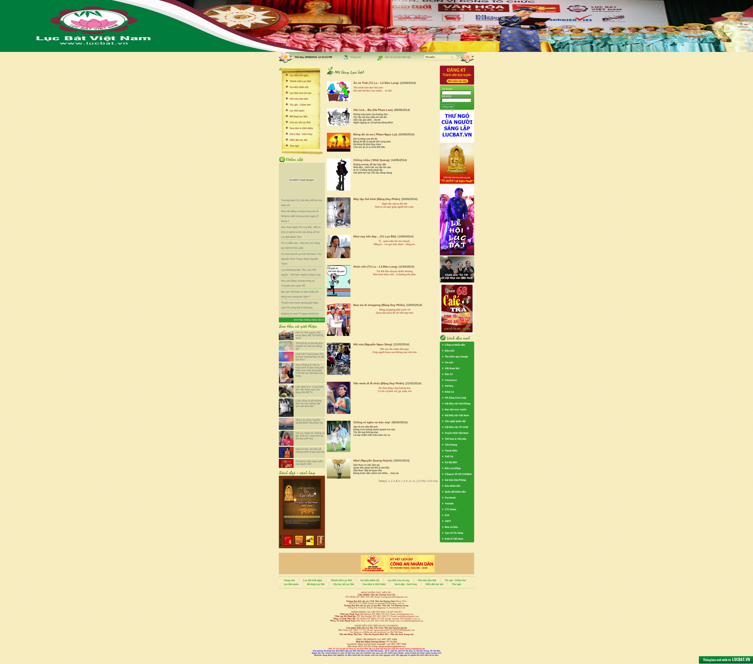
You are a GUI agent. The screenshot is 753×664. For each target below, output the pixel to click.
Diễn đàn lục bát (298, 140)
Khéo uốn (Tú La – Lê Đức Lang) (375, 266)
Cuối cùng (432, 481)
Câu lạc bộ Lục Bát (300, 122)
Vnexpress (451, 380)
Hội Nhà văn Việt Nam (457, 415)
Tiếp (423, 481)
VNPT (448, 521)
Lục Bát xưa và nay (300, 93)
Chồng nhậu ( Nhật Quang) (371, 160)
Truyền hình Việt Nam (456, 433)
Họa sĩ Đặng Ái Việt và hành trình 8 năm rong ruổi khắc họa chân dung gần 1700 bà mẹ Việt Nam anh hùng (310, 370)
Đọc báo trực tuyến (455, 409)
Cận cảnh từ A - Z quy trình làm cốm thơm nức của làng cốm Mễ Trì (310, 389)
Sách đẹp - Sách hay (301, 134)
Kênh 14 (449, 392)
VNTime (449, 386)
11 (414, 481)
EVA (447, 515)
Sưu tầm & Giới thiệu (301, 128)
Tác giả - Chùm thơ (300, 104)
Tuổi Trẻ (449, 456)
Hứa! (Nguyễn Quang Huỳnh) (372, 460)
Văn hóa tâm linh (299, 99)
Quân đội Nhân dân (455, 491)
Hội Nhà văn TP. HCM (456, 427)
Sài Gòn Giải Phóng (455, 480)
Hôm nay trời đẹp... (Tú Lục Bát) (374, 236)
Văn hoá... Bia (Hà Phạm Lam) (373, 109)
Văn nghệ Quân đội (455, 421)
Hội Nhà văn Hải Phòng (457, 403)
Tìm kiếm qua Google (456, 356)
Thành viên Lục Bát (300, 81)
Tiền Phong (451, 444)
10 (410, 481)
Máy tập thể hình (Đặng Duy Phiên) (376, 199)
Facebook (450, 497)
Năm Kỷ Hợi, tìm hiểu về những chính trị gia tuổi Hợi (310, 450)
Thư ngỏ (294, 146)
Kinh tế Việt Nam (454, 538)
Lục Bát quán (297, 110)
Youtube (449, 503)
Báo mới (449, 350)
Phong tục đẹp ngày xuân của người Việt (309, 462)
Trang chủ (355, 57)
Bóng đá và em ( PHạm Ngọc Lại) (375, 134)
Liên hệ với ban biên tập (398, 57)
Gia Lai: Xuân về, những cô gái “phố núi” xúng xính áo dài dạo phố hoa (310, 436)
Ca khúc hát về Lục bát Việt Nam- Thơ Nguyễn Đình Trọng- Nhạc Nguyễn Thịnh (301, 259)
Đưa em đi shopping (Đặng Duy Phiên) (379, 305)
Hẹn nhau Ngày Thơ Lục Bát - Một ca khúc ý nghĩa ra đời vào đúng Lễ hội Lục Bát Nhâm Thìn (301, 232)
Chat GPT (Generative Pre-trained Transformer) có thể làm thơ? (310, 357)
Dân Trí (449, 374)
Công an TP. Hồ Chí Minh (458, 474)
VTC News (450, 509)
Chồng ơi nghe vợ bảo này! (371, 422)
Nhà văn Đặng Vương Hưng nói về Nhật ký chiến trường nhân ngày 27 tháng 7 (300, 216)
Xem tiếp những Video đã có (309, 319)
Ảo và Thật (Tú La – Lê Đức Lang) (376, 82)
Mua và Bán (451, 527)
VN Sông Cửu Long (455, 397)
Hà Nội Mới (451, 462)
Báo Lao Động (452, 468)
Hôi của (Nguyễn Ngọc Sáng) (372, 344)
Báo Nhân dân (452, 486)
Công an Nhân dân (455, 345)
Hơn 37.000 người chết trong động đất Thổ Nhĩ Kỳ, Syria (310, 335)
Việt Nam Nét (452, 368)
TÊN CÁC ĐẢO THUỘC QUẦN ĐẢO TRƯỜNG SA (309, 421)
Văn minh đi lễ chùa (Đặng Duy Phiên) (378, 383)
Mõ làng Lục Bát (298, 116)
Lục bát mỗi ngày (299, 75)
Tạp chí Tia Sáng (454, 533)
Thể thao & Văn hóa (455, 439)
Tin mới (449, 362)
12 (418, 481)
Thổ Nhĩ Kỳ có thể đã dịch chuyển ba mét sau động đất (309, 346)
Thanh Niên (451, 450)
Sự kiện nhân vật (299, 87)
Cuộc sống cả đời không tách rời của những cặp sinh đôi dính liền (309, 403)
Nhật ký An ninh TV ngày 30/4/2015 (300, 313)
